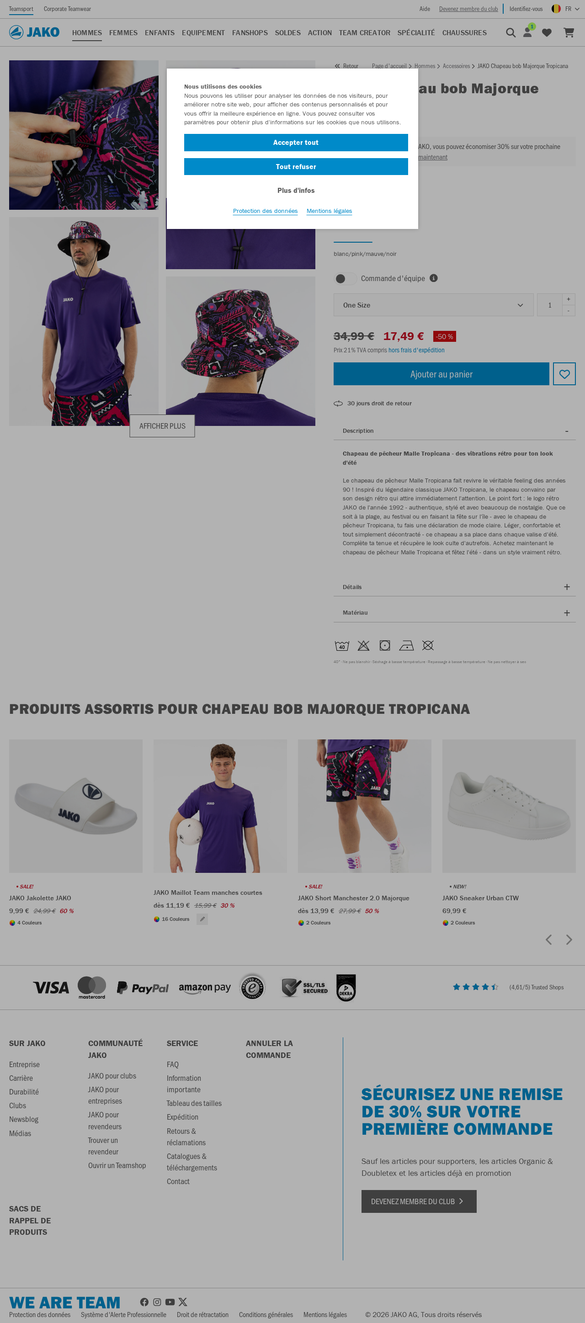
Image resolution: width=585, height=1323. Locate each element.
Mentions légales (329, 211)
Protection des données (265, 211)
